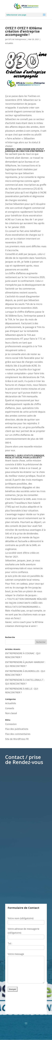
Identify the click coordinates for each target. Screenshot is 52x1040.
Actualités (9, 43)
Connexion (11, 723)
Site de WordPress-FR (17, 738)
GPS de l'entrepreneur (17, 39)
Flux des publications (16, 728)
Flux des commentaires (17, 733)
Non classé (11, 713)
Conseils (9, 708)
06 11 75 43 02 (26, 1009)
